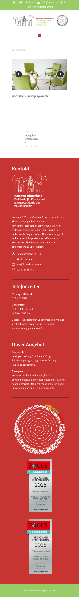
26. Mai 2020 (18, 50)
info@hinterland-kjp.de (29, 264)
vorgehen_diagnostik (19, 74)
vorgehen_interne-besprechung (62, 74)
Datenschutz (46, 7)
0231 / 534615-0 (25, 269)
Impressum (34, 7)
